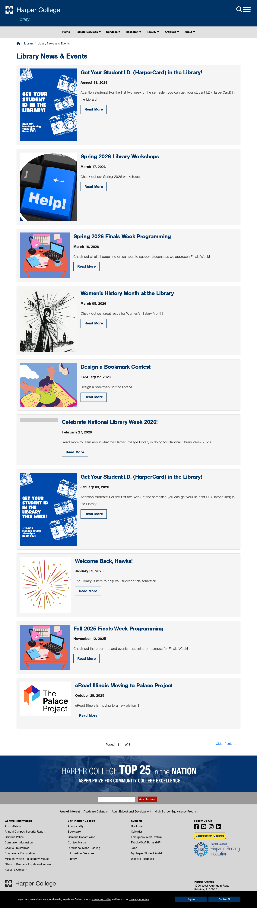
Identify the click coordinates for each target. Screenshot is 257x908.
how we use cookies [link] (101, 899)
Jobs (134, 848)
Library (22, 19)
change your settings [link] (139, 899)
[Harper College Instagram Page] (211, 827)
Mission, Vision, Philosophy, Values (27, 859)
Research (132, 32)
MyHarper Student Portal (146, 853)
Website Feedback (142, 859)
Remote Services (87, 32)
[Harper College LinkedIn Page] (218, 827)
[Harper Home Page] (30, 883)
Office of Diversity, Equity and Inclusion (29, 864)
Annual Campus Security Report (25, 832)
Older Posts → (226, 744)
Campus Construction (81, 837)
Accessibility (75, 826)
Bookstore (74, 832)
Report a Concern (16, 870)
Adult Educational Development (131, 811)
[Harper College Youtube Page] (203, 827)
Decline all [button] (224, 899)
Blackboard (138, 826)
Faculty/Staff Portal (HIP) (146, 842)
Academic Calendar (96, 811)
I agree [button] (191, 899)
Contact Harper (77, 842)
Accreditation (13, 826)
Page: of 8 (118, 744)
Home (66, 32)
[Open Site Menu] (243, 9)
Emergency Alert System (146, 837)
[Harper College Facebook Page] (196, 827)
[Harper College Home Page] (18, 43)
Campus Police (14, 837)
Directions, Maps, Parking (84, 848)
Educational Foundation (20, 853)
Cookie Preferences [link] (17, 848)
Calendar (136, 832)
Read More (93, 109)
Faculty (152, 32)
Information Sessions (81, 853)
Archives (171, 32)
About (189, 32)
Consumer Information (19, 842)
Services (112, 32)
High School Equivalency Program (176, 811)
